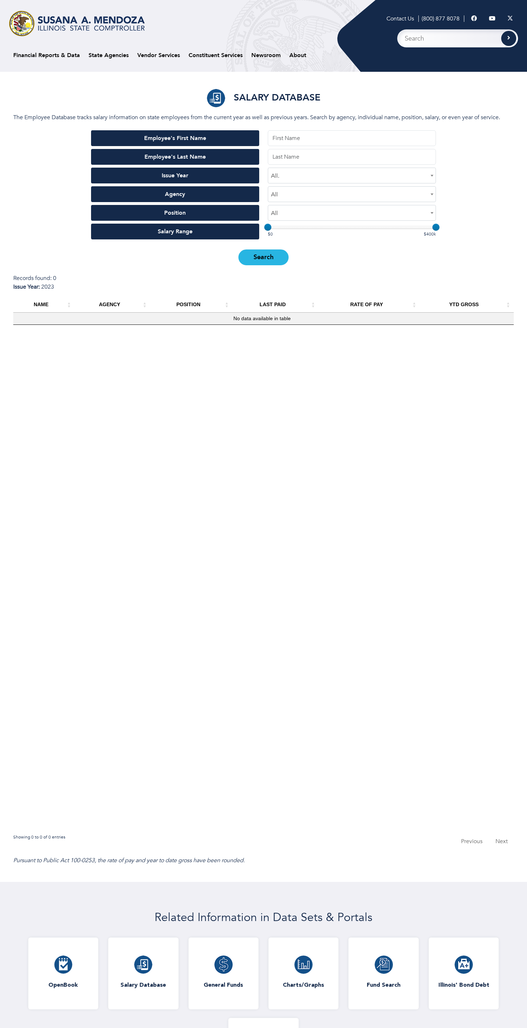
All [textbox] (274, 194)
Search (263, 257)
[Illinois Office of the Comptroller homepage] (77, 23)
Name (41, 304)
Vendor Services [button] (158, 55)
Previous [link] (472, 841)
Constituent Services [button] (216, 55)
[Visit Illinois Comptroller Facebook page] (474, 19)
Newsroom (266, 55)
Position (175, 213)
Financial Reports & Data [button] (46, 55)
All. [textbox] (275, 176)
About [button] (297, 55)
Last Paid (273, 304)
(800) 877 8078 (441, 19)
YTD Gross (464, 304)
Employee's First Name (175, 138)
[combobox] (352, 175)
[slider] (267, 227)
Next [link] (501, 841)
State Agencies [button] (109, 55)
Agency (175, 194)
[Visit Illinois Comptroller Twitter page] (510, 19)
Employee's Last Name (175, 157)
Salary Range (175, 231)
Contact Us (400, 19)
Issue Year (175, 175)
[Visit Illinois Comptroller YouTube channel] (492, 19)
